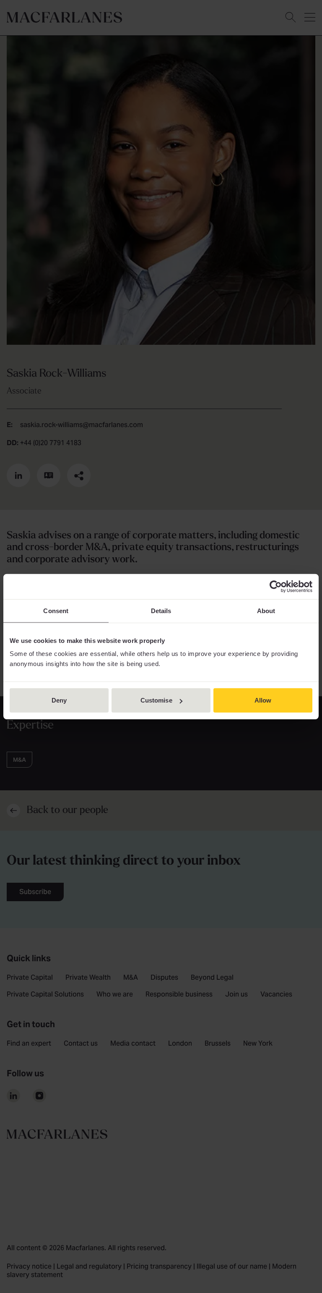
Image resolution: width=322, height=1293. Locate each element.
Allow (263, 700)
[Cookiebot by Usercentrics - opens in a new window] (275, 586)
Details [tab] (161, 610)
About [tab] (266, 610)
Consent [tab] (55, 610)
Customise (156, 700)
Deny (59, 700)
